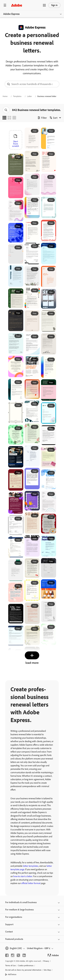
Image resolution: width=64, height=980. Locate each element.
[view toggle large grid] (14, 118)
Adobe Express (11, 13)
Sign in (54, 5)
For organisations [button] (13, 917)
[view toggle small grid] (4, 118)
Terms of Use (10, 965)
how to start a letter (22, 876)
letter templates (30, 866)
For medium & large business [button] (19, 909)
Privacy (46, 961)
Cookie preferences (25, 965)
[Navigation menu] (5, 5)
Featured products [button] (14, 939)
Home (5, 96)
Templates (17, 96)
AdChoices (12, 974)
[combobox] (32, 84)
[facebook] (7, 955)
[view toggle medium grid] (9, 118)
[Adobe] (16, 5)
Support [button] (9, 924)
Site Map (47, 970)
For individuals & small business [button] (21, 902)
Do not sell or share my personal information (23, 970)
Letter (29, 96)
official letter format (30, 883)
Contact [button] (9, 931)
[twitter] (18, 955)
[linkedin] (24, 955)
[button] (44, 5)
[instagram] (12, 955)
